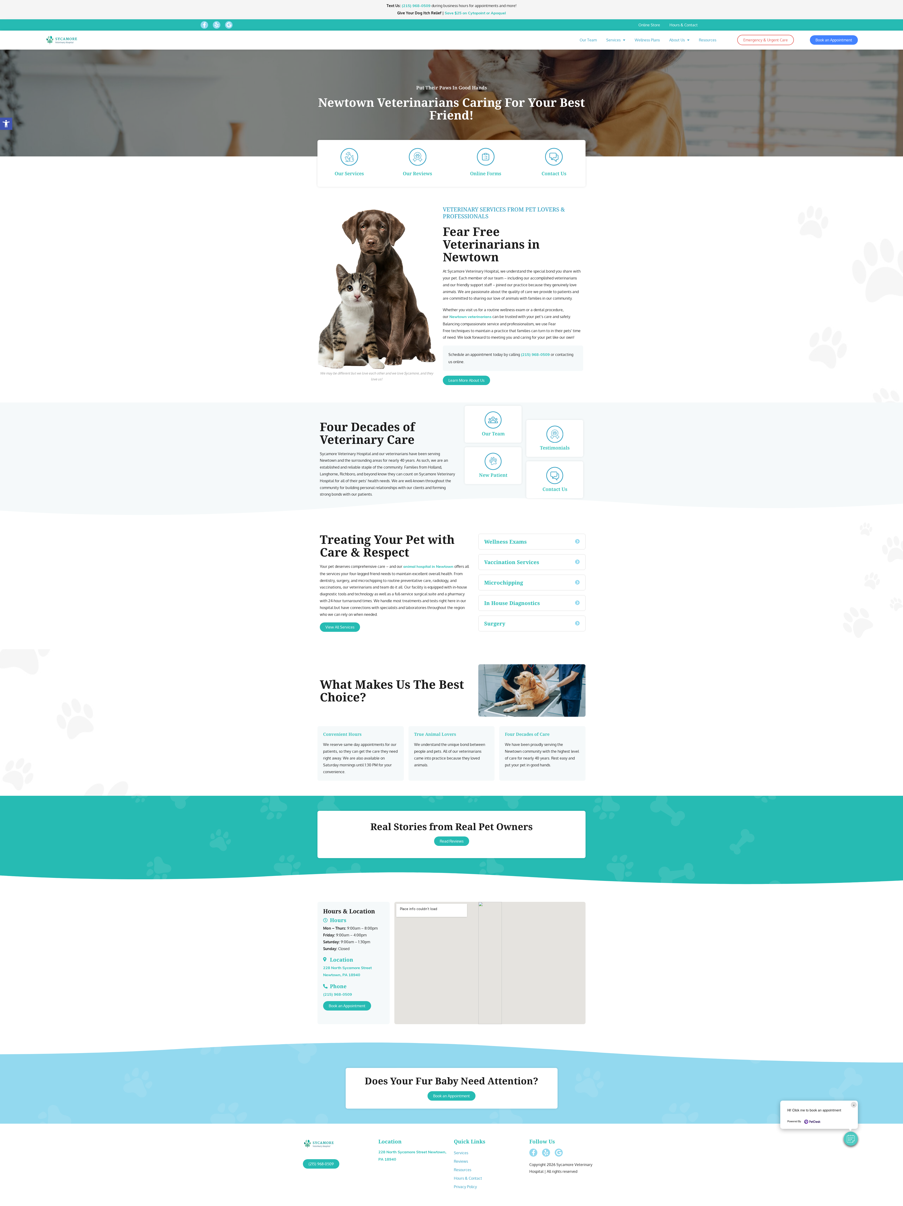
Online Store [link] (649, 25)
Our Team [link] (588, 40)
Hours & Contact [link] (683, 25)
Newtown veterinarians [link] (470, 317)
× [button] (854, 1104)
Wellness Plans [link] (647, 40)
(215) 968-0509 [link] (416, 6)
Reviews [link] (461, 1161)
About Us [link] (677, 40)
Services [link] (613, 40)
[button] (851, 1139)
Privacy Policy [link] (465, 1186)
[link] (6, 124)
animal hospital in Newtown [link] (428, 567)
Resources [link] (707, 40)
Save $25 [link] (475, 13)
